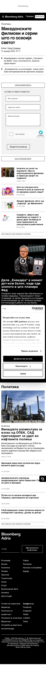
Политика (10, 387)
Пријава (30, 17)
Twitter (26, 614)
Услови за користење (10, 604)
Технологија (6, 578)
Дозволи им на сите (23, 359)
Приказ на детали (29, 351)
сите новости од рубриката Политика (16, 524)
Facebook (27, 607)
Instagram (27, 611)
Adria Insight (6, 596)
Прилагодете (21, 366)
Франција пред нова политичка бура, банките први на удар (20, 464)
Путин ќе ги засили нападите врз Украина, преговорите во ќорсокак (20, 496)
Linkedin (26, 618)
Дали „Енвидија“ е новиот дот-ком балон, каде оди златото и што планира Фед (21, 285)
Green (4, 582)
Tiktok (25, 622)
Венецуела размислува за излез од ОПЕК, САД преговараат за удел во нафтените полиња (21, 434)
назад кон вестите (23, 159)
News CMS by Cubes (23, 647)
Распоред (27, 564)
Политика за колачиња (11, 618)
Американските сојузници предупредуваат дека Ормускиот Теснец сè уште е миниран (23, 480)
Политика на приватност (7, 612)
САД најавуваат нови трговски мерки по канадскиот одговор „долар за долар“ (22, 511)
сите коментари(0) (23, 85)
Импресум (5, 607)
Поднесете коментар (18, 147)
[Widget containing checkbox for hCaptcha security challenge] (26, 134)
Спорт (4, 586)
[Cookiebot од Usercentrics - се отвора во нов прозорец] (32, 308)
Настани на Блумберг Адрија (32, 569)
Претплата (40, 16)
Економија (5, 561)
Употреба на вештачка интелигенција (11, 627)
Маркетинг (6, 622)
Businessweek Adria (9, 589)
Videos (26, 561)
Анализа (5, 593)
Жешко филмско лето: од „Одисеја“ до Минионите (30, 202)
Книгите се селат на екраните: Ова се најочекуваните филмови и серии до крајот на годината (30, 173)
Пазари (4, 571)
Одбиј (23, 374)
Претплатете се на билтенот (32, 549)
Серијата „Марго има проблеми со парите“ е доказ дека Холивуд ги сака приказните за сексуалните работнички (30, 220)
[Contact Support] (42, 479)
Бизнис (4, 564)
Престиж (5, 575)
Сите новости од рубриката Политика (16, 234)
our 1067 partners (18, 321)
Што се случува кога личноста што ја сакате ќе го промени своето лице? (30, 189)
